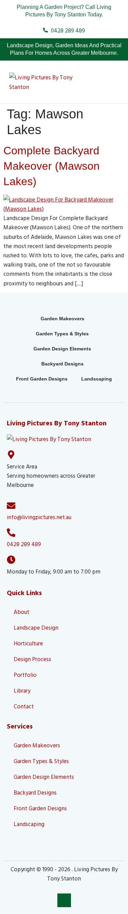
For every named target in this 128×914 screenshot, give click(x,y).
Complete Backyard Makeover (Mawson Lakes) (51, 166)
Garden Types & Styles (62, 333)
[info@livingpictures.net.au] (11, 505)
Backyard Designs (62, 363)
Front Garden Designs (42, 379)
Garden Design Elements (62, 348)
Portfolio (25, 674)
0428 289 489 (24, 544)
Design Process (32, 659)
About (21, 611)
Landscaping (96, 379)
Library (22, 690)
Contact (24, 706)
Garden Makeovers (62, 318)
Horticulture (28, 643)
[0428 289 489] (11, 532)
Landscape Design (36, 627)
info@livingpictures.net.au (39, 517)
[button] (107, 82)
